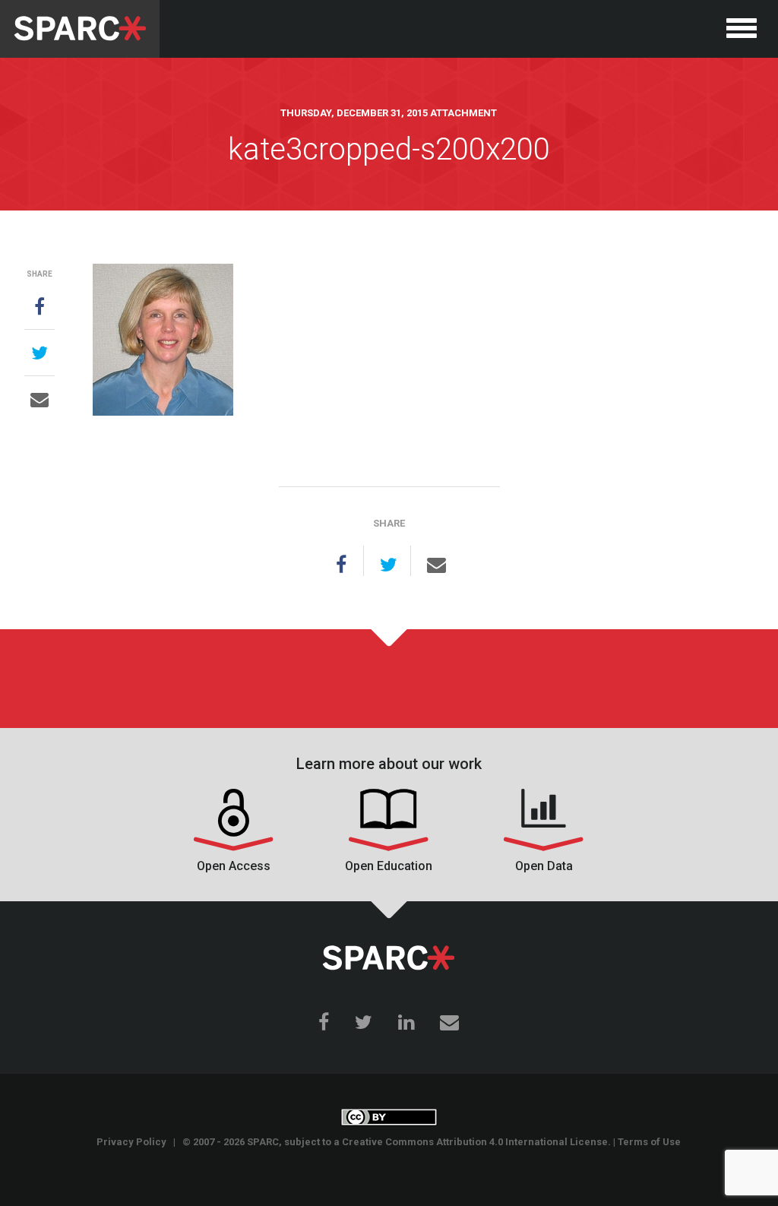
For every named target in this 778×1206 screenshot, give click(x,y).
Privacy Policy (131, 1141)
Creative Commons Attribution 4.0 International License (475, 1141)
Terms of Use (649, 1141)
